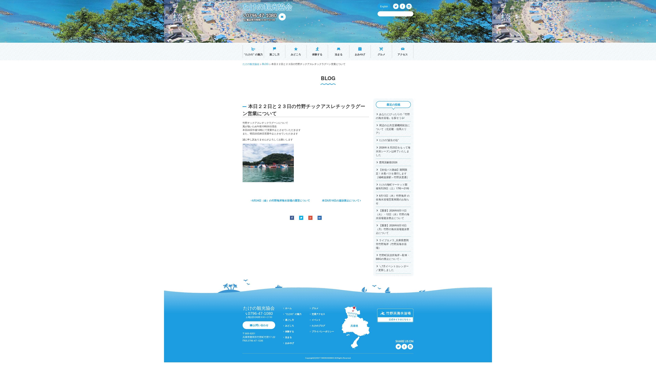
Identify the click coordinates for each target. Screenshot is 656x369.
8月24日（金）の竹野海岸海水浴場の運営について (281, 200)
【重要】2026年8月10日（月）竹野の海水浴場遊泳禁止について (392, 229)
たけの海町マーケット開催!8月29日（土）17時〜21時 (392, 186)
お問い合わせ (260, 325)
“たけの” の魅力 (253, 54)
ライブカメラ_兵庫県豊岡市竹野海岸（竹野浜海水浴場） (392, 243)
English (384, 6)
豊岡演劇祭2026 (388, 162)
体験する (317, 54)
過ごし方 (274, 54)
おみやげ (360, 54)
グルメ (381, 54)
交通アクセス (318, 314)
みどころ (296, 54)
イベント (316, 319)
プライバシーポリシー (323, 331)
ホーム (288, 308)
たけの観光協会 (267, 6)
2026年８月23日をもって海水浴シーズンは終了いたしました (393, 151)
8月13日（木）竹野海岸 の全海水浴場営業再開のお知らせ (392, 199)
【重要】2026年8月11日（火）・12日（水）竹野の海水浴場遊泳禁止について (392, 214)
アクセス (403, 54)
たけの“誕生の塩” (389, 140)
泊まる (339, 54)
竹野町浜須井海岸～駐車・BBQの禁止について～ (393, 257)
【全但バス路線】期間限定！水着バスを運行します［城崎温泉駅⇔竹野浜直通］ (392, 173)
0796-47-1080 (261, 15)
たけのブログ (318, 325)
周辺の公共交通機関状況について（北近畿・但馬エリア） (393, 128)
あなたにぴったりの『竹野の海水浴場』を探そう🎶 (393, 116)
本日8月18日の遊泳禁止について (340, 200)
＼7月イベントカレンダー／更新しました (392, 268)
